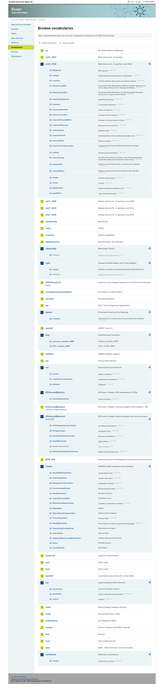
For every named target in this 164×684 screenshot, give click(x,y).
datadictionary (53, 242)
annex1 (55, 374)
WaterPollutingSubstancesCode (65, 451)
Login (132, 1)
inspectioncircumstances (63, 379)
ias (47, 361)
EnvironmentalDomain (61, 488)
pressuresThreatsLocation (63, 146)
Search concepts (68, 43)
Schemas (15, 43)
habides (49, 354)
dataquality (51, 248)
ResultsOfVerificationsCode (63, 436)
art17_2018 (51, 215)
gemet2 (49, 328)
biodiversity (51, 222)
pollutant (56, 384)
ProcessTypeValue (60, 518)
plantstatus (57, 594)
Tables (13, 33)
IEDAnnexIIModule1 (55, 392)
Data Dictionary (30, 20)
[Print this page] (136, 2)
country (56, 661)
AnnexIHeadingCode (61, 399)
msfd (48, 607)
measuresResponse (60, 125)
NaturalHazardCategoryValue (64, 513)
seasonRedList (58, 171)
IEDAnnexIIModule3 (55, 407)
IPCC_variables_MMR (61, 346)
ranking (56, 152)
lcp (47, 583)
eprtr (48, 263)
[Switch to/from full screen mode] (140, 2)
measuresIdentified (60, 110)
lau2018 (49, 576)
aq (47, 50)
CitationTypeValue (60, 478)
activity (55, 269)
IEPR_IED (50, 459)
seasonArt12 (57, 164)
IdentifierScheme (59, 493)
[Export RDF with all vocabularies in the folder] (149, 64)
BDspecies (57, 70)
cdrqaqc (56, 75)
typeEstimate (58, 188)
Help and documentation (21, 25)
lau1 (48, 562)
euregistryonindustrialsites (59, 292)
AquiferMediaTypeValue (62, 473)
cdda (48, 228)
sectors (55, 599)
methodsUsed (58, 130)
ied (47, 367)
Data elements (17, 38)
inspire (49, 466)
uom (48, 641)
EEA (21, 2)
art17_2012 (51, 208)
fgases (49, 312)
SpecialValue (58, 533)
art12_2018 (51, 64)
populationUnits (59, 135)
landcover (50, 556)
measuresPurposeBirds (62, 120)
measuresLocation (60, 115)
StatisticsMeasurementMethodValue (67, 538)
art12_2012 (51, 57)
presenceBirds (58, 141)
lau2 (48, 569)
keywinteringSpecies (61, 99)
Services (14, 52)
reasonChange (58, 158)
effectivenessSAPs (60, 92)
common (50, 235)
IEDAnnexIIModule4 (55, 416)
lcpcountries (58, 589)
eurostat (50, 299)
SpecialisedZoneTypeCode (63, 528)
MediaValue (57, 508)
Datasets (14, 29)
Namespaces (16, 56)
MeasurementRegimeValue (63, 503)
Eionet (21, 20)
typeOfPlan (57, 193)
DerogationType (59, 431)
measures (56, 104)
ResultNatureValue (60, 523)
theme (55, 543)
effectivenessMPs (59, 86)
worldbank (51, 654)
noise (48, 614)
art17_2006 (51, 201)
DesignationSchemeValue (63, 483)
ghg (47, 335)
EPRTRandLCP (53, 282)
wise (48, 648)
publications (52, 621)
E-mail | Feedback (18, 676)
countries (56, 81)
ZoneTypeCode (58, 548)
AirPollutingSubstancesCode (64, 426)
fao (47, 305)
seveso (49, 627)
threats (55, 178)
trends (55, 183)
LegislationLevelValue (61, 498)
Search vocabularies (49, 43)
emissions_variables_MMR (63, 341)
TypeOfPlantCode (59, 441)
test (47, 634)
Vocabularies (16, 47)
